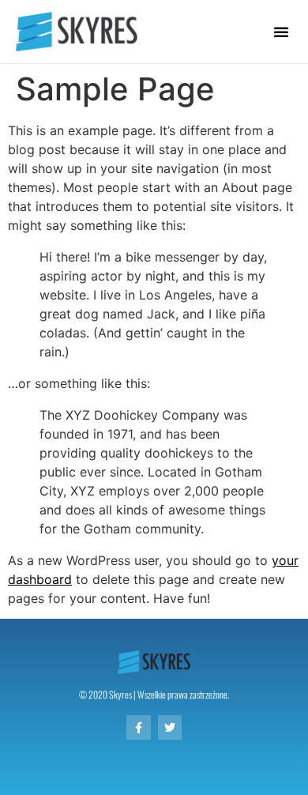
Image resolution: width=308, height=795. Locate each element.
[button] (281, 31)
